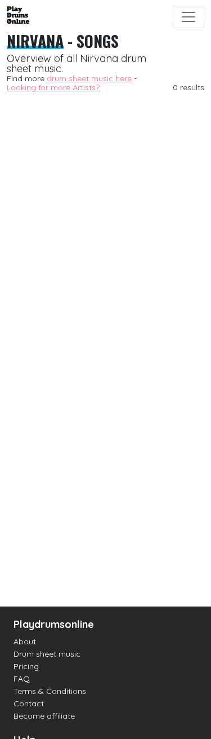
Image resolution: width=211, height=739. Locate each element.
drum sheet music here (89, 78)
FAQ (22, 679)
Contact (29, 703)
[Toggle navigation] (188, 17)
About (25, 641)
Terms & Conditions (50, 691)
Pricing (26, 666)
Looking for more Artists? (53, 87)
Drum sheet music (47, 654)
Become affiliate (44, 716)
